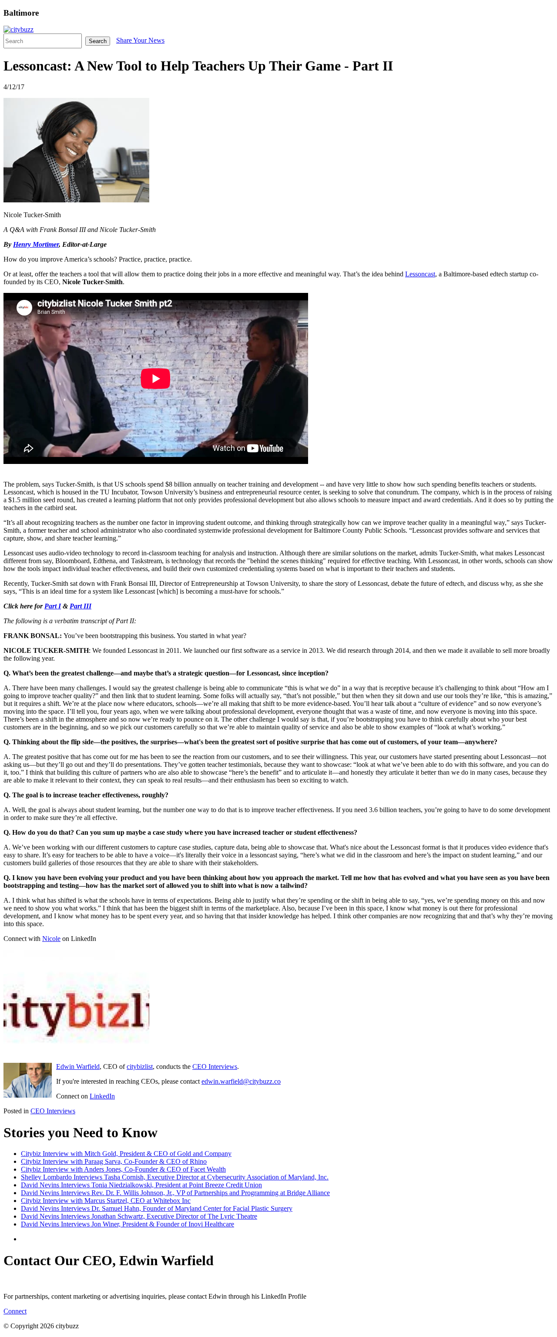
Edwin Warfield (78, 1066)
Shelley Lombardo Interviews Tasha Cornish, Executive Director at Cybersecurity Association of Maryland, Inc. (175, 1177)
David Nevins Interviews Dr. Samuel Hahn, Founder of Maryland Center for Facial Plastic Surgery (156, 1208)
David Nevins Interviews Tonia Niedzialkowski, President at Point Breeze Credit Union (141, 1185)
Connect (15, 1311)
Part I (52, 606)
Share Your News (140, 40)
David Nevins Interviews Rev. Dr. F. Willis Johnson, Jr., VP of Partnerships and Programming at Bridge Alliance (175, 1192)
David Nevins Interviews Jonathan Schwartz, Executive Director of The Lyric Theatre (139, 1216)
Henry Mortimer (36, 244)
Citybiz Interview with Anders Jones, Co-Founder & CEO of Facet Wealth (123, 1169)
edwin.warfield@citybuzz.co (241, 1081)
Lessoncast (420, 274)
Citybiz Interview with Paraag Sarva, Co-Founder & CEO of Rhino (114, 1161)
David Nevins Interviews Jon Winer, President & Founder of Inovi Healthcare (127, 1224)
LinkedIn (102, 1096)
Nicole (51, 938)
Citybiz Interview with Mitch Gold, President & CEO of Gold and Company (126, 1153)
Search (98, 41)
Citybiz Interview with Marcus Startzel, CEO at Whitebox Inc (106, 1200)
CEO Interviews (214, 1066)
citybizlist (140, 1066)
